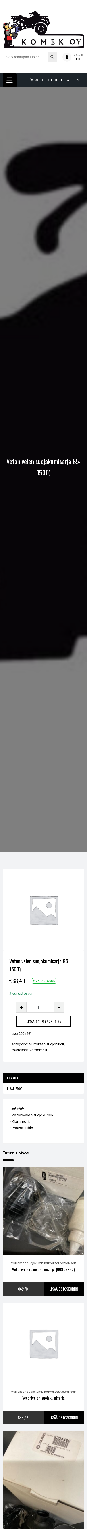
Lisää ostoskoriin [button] (64, 1289)
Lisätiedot (15, 1088)
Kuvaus (12, 1078)
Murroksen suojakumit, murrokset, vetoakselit (43, 1263)
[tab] (43, 1078)
